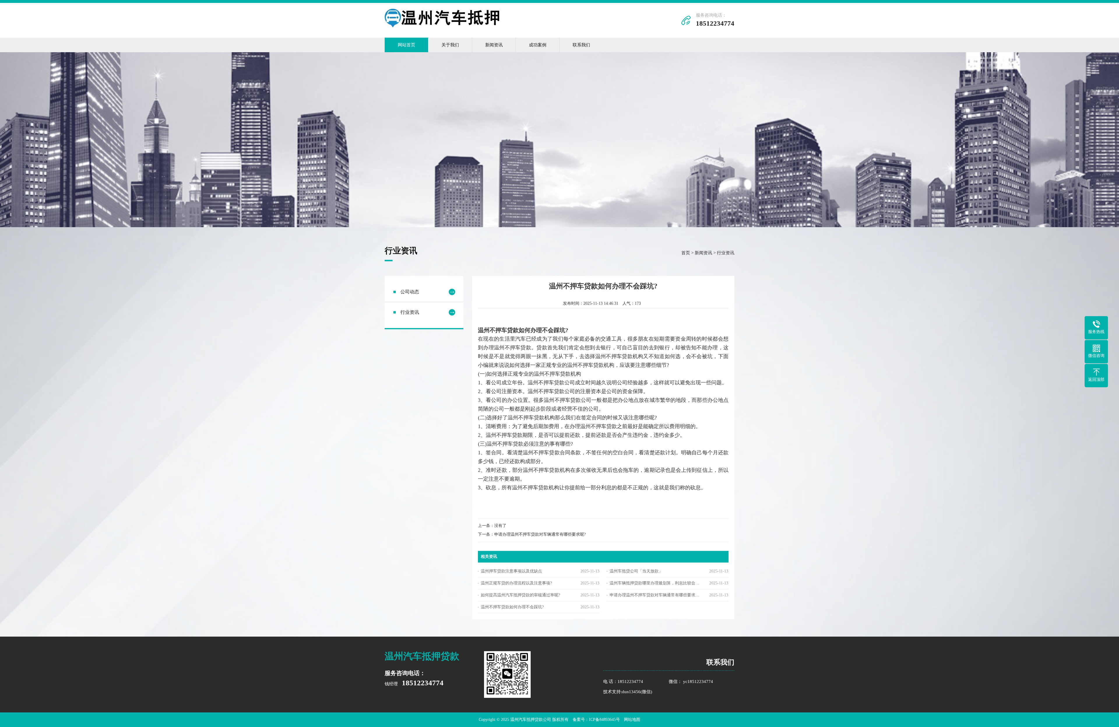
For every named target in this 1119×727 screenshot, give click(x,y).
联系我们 (581, 45)
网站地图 (632, 719)
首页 (685, 252)
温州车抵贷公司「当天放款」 (636, 571)
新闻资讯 (494, 45)
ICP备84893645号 (604, 719)
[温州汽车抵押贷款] (443, 26)
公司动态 (409, 291)
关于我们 (450, 45)
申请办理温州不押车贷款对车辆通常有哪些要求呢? (540, 534)
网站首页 (406, 45)
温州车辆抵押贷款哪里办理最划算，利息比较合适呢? (655, 583)
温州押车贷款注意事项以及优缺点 (511, 571)
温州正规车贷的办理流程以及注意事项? (516, 583)
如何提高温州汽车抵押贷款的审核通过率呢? (520, 595)
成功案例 (537, 45)
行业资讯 (725, 252)
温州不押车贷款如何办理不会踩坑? (512, 607)
